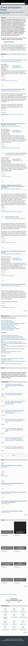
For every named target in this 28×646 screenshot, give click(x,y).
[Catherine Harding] (5, 614)
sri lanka (8, 275)
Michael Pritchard (8, 61)
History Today (15, 46)
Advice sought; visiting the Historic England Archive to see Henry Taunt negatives (14, 501)
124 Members (4, 535)
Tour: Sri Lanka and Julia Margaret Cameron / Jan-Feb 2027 (13, 252)
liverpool (13, 242)
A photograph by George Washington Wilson (12, 483)
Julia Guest (23, 624)
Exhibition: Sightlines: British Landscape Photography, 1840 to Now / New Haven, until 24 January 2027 (13, 186)
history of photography (17, 114)
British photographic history (10, 8)
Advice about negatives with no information (12, 465)
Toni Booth (14, 624)
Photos (3, 367)
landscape (8, 211)
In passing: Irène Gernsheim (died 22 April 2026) (13, 89)
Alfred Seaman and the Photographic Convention (11, 351)
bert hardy (5, 176)
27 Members (4, 582)
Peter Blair (7, 401)
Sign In (25, 1)
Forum (2, 459)
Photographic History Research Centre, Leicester (12, 358)
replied (11, 401)
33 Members (17, 551)
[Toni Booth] (14, 621)
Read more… (3, 76)
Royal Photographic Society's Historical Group (11, 363)
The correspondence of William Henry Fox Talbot (12, 338)
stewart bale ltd (5, 242)
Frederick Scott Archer (5, 352)
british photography (14, 211)
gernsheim (5, 114)
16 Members (17, 582)
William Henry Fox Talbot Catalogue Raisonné (11, 342)
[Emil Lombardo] (5, 627)
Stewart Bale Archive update (12, 216)
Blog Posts (3, 54)
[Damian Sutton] (23, 627)
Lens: (2, 474)
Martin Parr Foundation (6, 359)
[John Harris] (14, 627)
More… (14, 455)
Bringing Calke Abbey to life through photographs (13, 284)
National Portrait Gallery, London (8, 327)
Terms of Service (18, 639)
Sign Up (2, 1)
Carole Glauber (14, 611)
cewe (4, 307)
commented (14, 384)
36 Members (4, 551)
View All (25, 310)
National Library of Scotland (7, 329)
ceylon (11, 275)
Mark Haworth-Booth (19, 401)
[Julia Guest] (23, 621)
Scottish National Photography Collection (10, 328)
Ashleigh (7, 410)
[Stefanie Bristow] (23, 614)
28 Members (17, 567)
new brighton (15, 80)
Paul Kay (6, 475)
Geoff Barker (8, 384)
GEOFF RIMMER (8, 493)
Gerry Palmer (7, 512)
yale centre (20, 211)
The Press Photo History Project (8, 343)
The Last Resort (16, 73)
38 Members (17, 535)
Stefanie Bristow (23, 617)
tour (13, 275)
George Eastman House (13, 44)
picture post (9, 176)
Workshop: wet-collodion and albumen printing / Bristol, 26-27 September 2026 (13, 124)
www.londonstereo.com (6, 346)
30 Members (4, 567)
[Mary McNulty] (14, 614)
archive (10, 242)
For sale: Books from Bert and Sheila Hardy (15, 153)
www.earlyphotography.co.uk (7, 348)
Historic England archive (6, 320)
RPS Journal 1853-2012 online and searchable (11, 336)
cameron (4, 275)
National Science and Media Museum (9, 324)
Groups (3, 520)
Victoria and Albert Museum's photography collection (13, 323)
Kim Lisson (23, 611)
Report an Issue (9, 639)
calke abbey (12, 307)
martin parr (5, 80)
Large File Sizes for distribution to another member (13, 492)
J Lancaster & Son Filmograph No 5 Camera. (12, 511)
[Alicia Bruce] (5, 621)
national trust (8, 307)
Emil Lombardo (5, 629)
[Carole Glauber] (14, 609)
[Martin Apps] (5, 609)
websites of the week (21, 50)
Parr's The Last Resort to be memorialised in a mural (14, 59)
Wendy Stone (7, 503)
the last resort (9, 80)
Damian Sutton (23, 629)
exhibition (4, 211)
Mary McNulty (14, 617)
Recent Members (5, 605)
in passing (11, 114)
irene (8, 114)
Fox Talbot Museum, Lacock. (7, 325)
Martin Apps (8, 393)
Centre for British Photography (8, 322)
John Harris (14, 629)
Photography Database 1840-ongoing (9, 335)
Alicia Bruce (5, 624)
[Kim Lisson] (23, 609)
